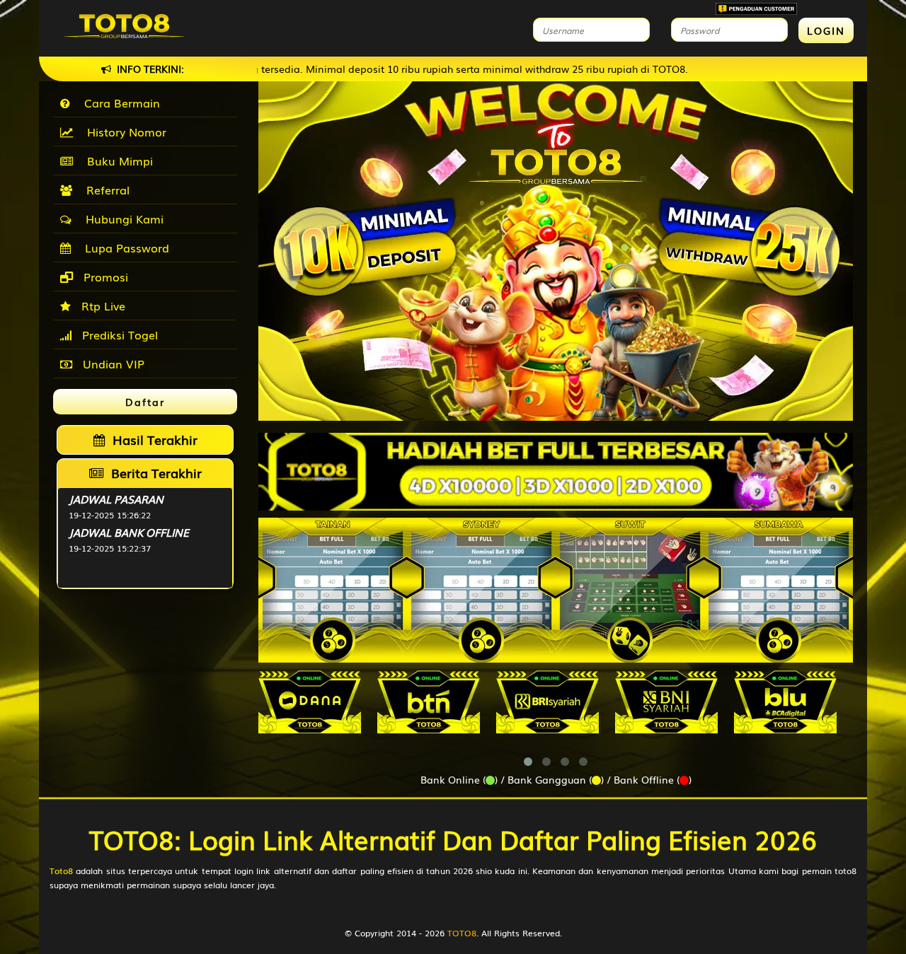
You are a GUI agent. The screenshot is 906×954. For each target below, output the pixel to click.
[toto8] (555, 472)
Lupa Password (123, 247)
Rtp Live (101, 305)
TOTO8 (461, 932)
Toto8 (61, 870)
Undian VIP (111, 363)
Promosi (104, 276)
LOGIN (826, 30)
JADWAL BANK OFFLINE (129, 532)
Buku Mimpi (116, 160)
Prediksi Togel (118, 334)
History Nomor (123, 131)
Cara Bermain (118, 102)
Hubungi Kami (121, 218)
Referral (104, 189)
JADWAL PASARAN (116, 498)
